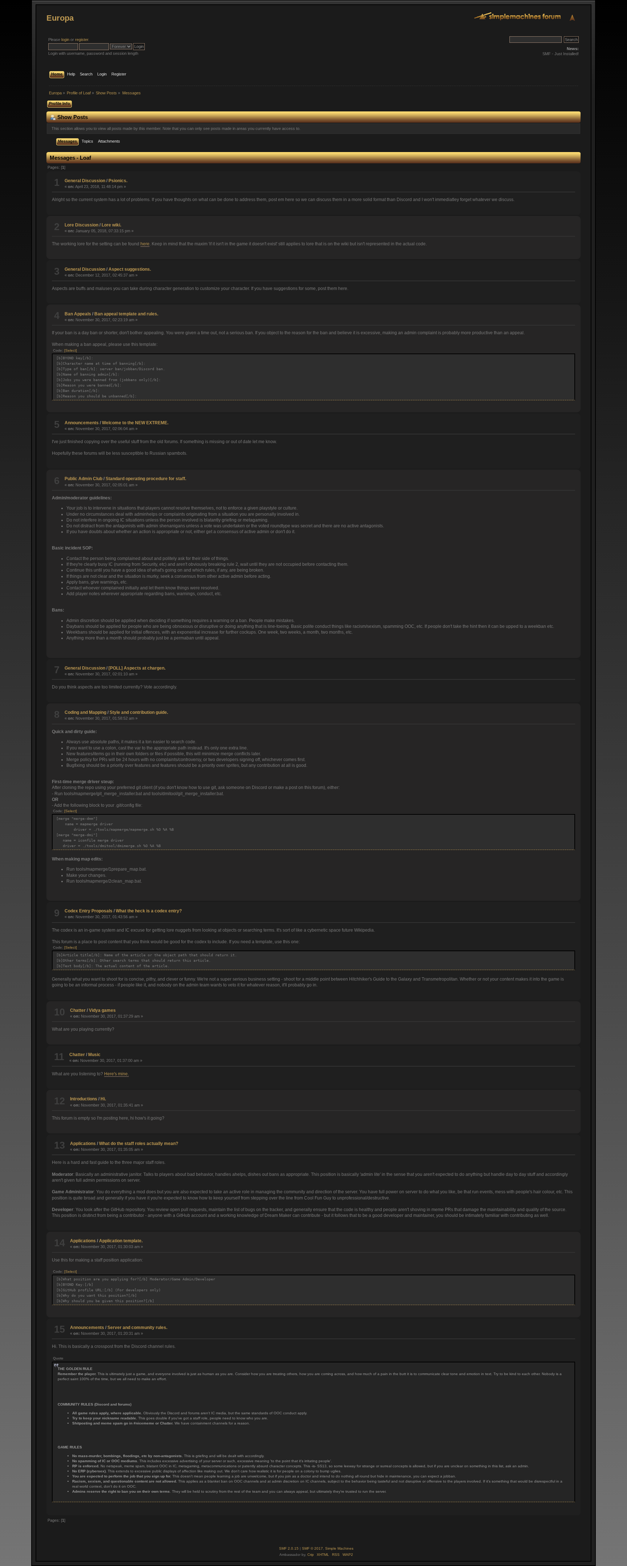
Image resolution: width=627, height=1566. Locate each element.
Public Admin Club (83, 478)
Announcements (82, 422)
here (144, 243)
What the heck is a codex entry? (149, 910)
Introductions (83, 1098)
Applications (83, 1143)
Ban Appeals (78, 313)
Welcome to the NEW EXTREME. (135, 422)
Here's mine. (116, 1073)
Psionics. (117, 180)
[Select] (70, 350)
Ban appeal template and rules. (126, 313)
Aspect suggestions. (129, 269)
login (65, 39)
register (81, 39)
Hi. (103, 1098)
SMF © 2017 (312, 1548)
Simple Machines (339, 1548)
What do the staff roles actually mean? (138, 1143)
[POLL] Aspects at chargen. (136, 668)
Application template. (121, 1240)
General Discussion (85, 180)
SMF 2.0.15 (289, 1548)
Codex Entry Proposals (88, 910)
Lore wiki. (111, 225)
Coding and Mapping (85, 712)
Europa (60, 18)
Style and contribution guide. (139, 712)
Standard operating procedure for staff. (146, 478)
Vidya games (102, 1010)
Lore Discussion (81, 225)
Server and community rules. (137, 1327)
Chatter (78, 1010)
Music (94, 1054)
